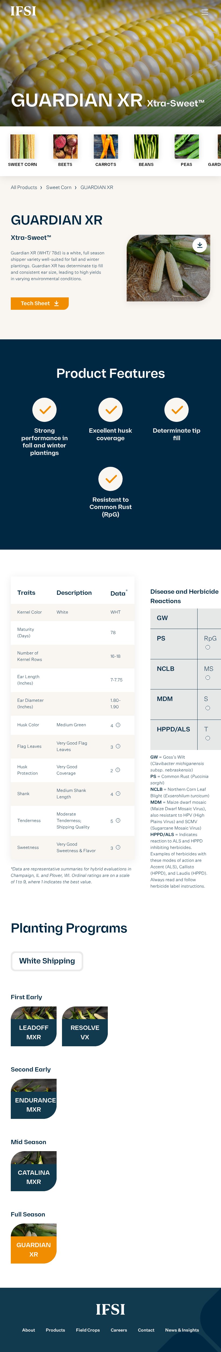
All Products (24, 187)
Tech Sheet (35, 303)
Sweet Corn (59, 187)
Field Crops (88, 1330)
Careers (119, 1330)
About (28, 1330)
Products (55, 1330)
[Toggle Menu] (204, 12)
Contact (146, 1330)
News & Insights (182, 1330)
